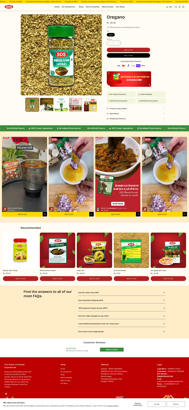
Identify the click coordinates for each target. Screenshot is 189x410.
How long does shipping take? (90, 300)
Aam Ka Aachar (66, 378)
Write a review (112, 350)
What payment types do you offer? (92, 308)
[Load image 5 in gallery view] (90, 104)
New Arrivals (65, 380)
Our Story (64, 383)
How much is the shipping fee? (91, 331)
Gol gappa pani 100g (158, 270)
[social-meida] (6, 393)
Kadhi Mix (80, 270)
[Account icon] (179, 7)
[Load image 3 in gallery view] (61, 104)
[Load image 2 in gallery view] (46, 104)
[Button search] (176, 7)
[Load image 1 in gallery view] (32, 104)
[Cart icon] (183, 7)
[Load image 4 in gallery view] (75, 104)
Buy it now (128, 55)
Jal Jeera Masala (120, 270)
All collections (66, 372)
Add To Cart (22, 214)
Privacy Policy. (113, 406)
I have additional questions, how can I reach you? (98, 324)
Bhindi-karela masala (48, 270)
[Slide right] (100, 105)
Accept (156, 404)
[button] (136, 108)
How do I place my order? (88, 292)
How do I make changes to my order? (93, 316)
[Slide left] (23, 105)
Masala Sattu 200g (10, 270)
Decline (176, 404)
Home (63, 369)
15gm (111, 35)
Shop (62, 375)
